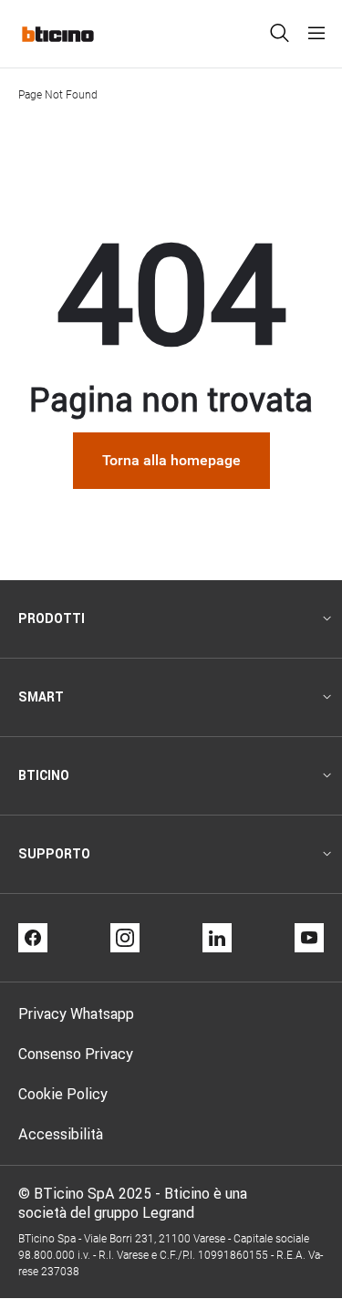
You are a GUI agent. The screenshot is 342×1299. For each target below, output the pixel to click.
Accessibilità (60, 1134)
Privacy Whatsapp (76, 1013)
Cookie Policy (63, 1094)
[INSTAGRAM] (125, 937)
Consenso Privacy (75, 1053)
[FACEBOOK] (32, 937)
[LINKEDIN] (217, 937)
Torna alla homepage (171, 460)
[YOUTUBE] (309, 937)
